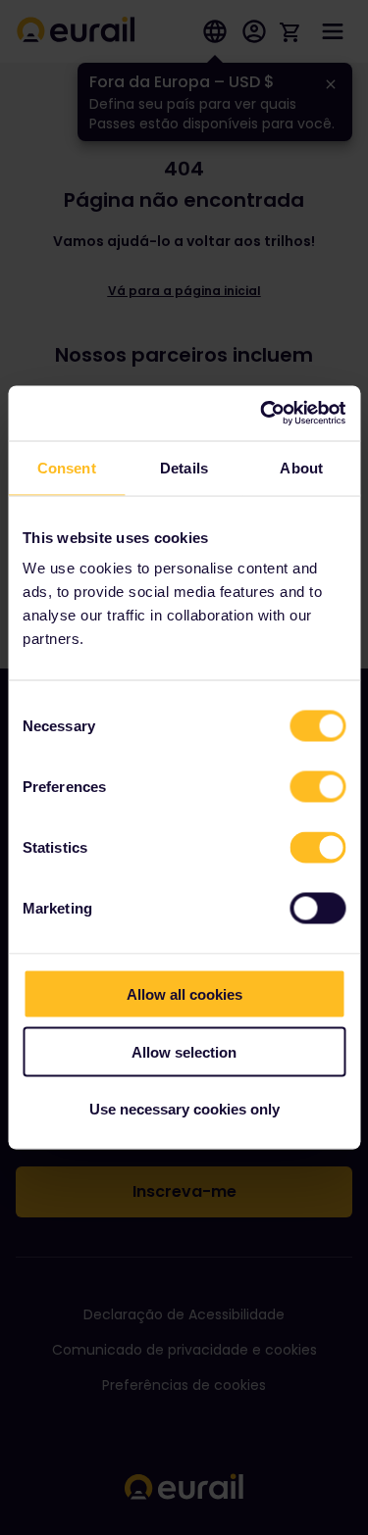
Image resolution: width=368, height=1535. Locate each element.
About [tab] (301, 467)
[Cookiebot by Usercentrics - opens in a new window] (262, 413)
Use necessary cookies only (184, 1109)
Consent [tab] (66, 467)
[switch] (317, 787)
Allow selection (184, 1051)
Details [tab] (184, 467)
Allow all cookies (184, 994)
